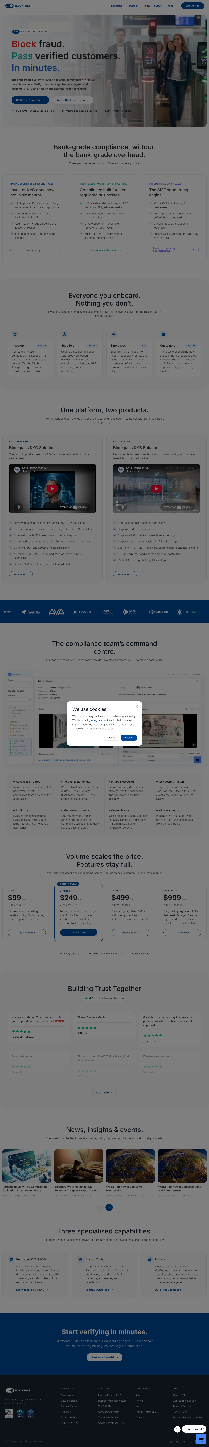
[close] (136, 706)
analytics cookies (101, 720)
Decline (111, 737)
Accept (129, 737)
